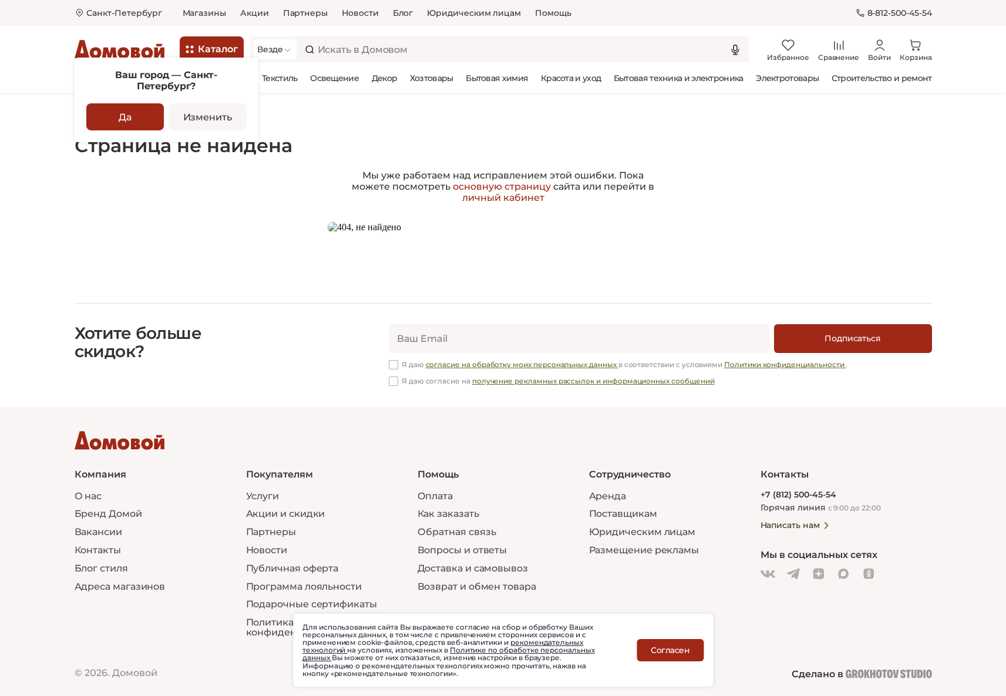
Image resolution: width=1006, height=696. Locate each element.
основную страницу (502, 186)
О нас (88, 496)
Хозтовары (431, 78)
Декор (385, 78)
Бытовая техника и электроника (678, 78)
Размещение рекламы (644, 550)
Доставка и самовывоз (473, 568)
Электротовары (787, 78)
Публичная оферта (292, 568)
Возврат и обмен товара (477, 586)
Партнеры (305, 13)
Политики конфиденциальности (785, 364)
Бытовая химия (497, 78)
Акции (254, 13)
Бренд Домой (108, 513)
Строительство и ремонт (882, 78)
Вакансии (98, 531)
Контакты (98, 550)
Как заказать (448, 513)
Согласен (670, 650)
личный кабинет (503, 197)
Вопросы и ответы (462, 550)
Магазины (204, 13)
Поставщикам (623, 513)
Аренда (608, 496)
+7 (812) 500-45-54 (798, 494)
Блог (403, 13)
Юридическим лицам (474, 13)
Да (125, 117)
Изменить (207, 117)
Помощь (553, 13)
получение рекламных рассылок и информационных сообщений (593, 380)
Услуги (263, 496)
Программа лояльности (304, 586)
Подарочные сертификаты (311, 604)
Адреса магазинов (120, 586)
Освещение (334, 78)
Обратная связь (457, 532)
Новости (360, 13)
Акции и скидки (285, 513)
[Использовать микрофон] (735, 50)
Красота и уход (571, 78)
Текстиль (279, 78)
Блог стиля (101, 568)
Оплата (435, 496)
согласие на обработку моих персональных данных (522, 364)
